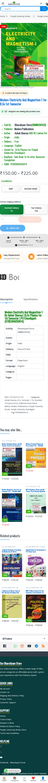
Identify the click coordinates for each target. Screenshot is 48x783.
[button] (46, 25)
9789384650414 (21, 412)
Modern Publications (24, 129)
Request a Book (7, 723)
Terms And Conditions (9, 733)
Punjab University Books (20, 16)
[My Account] (41, 3)
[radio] (11, 189)
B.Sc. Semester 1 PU (25, 400)
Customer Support (8, 702)
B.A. (3, 547)
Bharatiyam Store (23, 125)
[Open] (3, 3)
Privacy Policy (6, 699)
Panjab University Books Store (13, 729)
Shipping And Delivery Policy (12, 695)
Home (2, 16)
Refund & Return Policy (10, 726)
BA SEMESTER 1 (10, 547)
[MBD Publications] (9, 277)
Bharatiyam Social (17, 762)
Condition (6, 181)
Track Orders (6, 719)
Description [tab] (6, 299)
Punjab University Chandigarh (23, 87)
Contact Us (5, 692)
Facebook (4, 762)
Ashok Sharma (21, 133)
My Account (5, 688)
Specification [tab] (31, 299)
